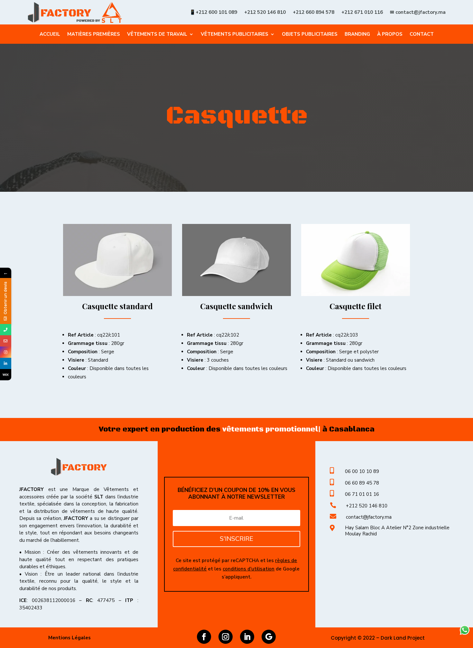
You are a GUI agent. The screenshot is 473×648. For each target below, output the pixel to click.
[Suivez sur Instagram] (225, 637)
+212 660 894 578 (313, 12)
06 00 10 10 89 (362, 471)
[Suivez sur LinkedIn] (247, 637)
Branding (357, 34)
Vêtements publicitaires (234, 34)
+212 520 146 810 (265, 12)
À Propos (390, 34)
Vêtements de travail (157, 34)
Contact (422, 34)
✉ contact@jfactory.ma (418, 12)
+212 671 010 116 (362, 12)
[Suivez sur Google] (269, 637)
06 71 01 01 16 (362, 494)
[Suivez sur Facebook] (204, 637)
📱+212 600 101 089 (213, 12)
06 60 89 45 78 (362, 483)
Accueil (50, 34)
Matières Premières (93, 34)
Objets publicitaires (310, 34)
